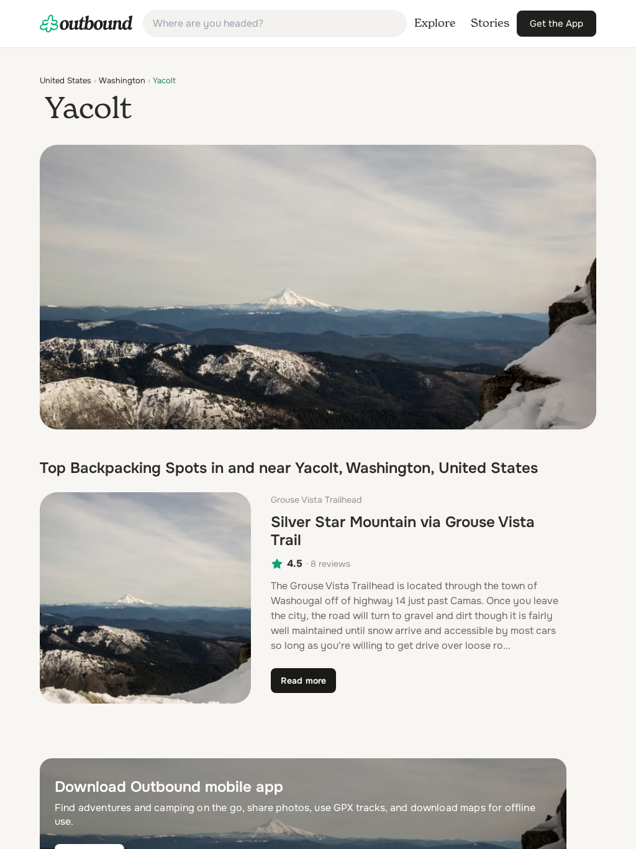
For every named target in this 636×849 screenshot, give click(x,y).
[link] (86, 23)
